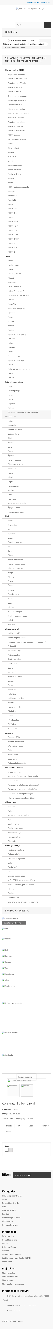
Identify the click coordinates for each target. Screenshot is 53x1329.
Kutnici (10, 343)
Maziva (10, 490)
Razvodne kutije (14, 651)
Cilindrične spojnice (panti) (18, 295)
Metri (9, 529)
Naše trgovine (8, 1236)
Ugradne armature (14, 105)
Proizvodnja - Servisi (14, 768)
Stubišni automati (14, 677)
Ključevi (10, 607)
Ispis (8, 1132)
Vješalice (11, 313)
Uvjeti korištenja (9, 1247)
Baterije (10, 703)
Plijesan (10, 889)
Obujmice (11, 711)
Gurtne (10, 373)
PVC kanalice (13, 720)
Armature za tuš (14, 92)
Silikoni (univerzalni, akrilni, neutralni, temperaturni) (21, 414)
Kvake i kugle (13, 265)
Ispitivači (11, 534)
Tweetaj (8, 1126)
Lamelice (11, 339)
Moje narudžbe (8, 1273)
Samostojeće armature (16, 100)
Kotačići (11, 326)
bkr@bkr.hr (18, 1311)
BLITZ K (11, 252)
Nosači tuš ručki (14, 170)
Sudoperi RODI (13, 737)
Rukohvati (11, 282)
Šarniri (10, 317)
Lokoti (10, 352)
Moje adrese (7, 1280)
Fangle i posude (14, 460)
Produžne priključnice (16, 638)
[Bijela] (6, 1149)
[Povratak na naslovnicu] (5, 40)
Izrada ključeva (13, 772)
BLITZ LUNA (12, 226)
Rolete (10, 365)
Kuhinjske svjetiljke (15, 698)
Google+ (31, 1126)
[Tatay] (26, 982)
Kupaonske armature (16, 74)
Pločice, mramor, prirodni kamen (20, 885)
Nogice (10, 330)
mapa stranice (8, 1262)
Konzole (11, 183)
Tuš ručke (11, 157)
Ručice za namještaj (16, 308)
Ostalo (10, 581)
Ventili (10, 161)
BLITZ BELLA (13, 239)
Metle (9, 599)
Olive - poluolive (14, 287)
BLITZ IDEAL (13, 222)
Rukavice (11, 469)
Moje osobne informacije (13, 1284)
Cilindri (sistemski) (15, 274)
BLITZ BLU (12, 213)
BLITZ (10, 217)
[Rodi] (26, 952)
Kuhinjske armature (15, 118)
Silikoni (10, 408)
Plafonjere (11, 690)
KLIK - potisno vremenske (18, 187)
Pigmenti (11, 404)
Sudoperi (11, 191)
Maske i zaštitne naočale (17, 616)
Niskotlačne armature (16, 109)
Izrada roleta (12, 781)
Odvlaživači (12, 867)
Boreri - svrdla (13, 594)
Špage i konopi (13, 508)
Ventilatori (11, 672)
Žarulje (10, 685)
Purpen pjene (13, 486)
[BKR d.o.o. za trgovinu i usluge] (33, 10)
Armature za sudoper (16, 122)
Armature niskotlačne (16, 131)
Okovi (7, 256)
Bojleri (10, 750)
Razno (10, 473)
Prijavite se (45, 2)
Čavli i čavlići (13, 824)
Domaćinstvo (13, 898)
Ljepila (10, 482)
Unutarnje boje (13, 391)
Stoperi (10, 278)
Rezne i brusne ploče (16, 564)
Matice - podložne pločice (18, 815)
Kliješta (10, 577)
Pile (9, 547)
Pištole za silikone (15, 464)
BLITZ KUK (12, 230)
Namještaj (11, 304)
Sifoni (10, 144)
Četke (10, 451)
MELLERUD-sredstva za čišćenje (21, 880)
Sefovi (10, 863)
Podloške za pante (15, 828)
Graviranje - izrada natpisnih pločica (22, 789)
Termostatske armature (17, 96)
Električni (11, 625)
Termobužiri (12, 729)
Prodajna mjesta (17, 910)
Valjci (9, 447)
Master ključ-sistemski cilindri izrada (22, 776)
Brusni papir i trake (15, 560)
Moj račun (8, 1268)
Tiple (9, 820)
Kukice (10, 811)
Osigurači (11, 646)
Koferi (10, 620)
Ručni (10, 521)
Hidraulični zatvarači (15, 291)
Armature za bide (14, 87)
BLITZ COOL (13, 235)
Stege (10, 573)
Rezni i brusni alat (15, 542)
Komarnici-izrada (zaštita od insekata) (23, 785)
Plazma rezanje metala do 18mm (21, 798)
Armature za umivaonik (17, 79)
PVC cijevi (12, 724)
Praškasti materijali (15, 512)
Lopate (10, 603)
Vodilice (10, 300)
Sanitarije (9, 733)
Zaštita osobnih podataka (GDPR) (16, 1258)
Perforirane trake (14, 837)
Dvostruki (11, 200)
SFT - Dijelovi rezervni (16, 139)
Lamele (10, 378)
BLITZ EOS (12, 248)
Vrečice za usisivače (16, 876)
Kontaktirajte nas (33, 2)
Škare (10, 555)
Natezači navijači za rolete (18, 369)
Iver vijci (11, 807)
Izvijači (10, 590)
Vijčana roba (10, 802)
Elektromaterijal (12, 629)
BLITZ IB (11, 243)
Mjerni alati (12, 525)
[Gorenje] (26, 964)
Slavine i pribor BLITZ (14, 70)
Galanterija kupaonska (16, 763)
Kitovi (10, 477)
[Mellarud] (26, 943)
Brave (10, 269)
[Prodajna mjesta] (26, 918)
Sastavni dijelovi (14, 174)
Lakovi (10, 399)
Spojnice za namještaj (16, 334)
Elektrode (11, 841)
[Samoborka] (26, 976)
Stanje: (5, 1114)
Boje (9, 386)
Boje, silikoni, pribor (14, 382)
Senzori (10, 681)
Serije (10, 204)
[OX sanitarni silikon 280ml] (13, 1090)
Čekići (10, 586)
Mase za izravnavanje (16, 503)
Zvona (10, 668)
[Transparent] (10, 1149)
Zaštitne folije (13, 434)
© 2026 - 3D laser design (12, 1321)
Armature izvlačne (15, 126)
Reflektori (11, 694)
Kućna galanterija (12, 846)
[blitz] (26, 933)
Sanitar (10, 893)
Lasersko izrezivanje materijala (20, 794)
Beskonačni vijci (14, 833)
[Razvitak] (26, 958)
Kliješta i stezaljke (15, 568)
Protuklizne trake (14, 430)
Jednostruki (12, 196)
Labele (10, 538)
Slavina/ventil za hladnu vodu (19, 113)
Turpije (10, 551)
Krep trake (11, 425)
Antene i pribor (13, 655)
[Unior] (26, 970)
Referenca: (6, 1110)
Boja (7, 1146)
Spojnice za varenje (15, 360)
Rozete (10, 178)
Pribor (10, 421)
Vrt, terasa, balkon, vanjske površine (22, 902)
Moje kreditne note (10, 1277)
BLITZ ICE (12, 209)
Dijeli (20, 1126)
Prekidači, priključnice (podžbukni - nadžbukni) (26, 642)
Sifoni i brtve (12, 755)
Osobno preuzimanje (11, 1254)
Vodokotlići (12, 759)
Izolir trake (12, 664)
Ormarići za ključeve (16, 859)
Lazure (10, 395)
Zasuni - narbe (13, 356)
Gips (9, 495)
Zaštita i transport (14, 612)
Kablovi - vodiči (13, 633)
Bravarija (11, 347)
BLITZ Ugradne (13, 135)
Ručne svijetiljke (14, 707)
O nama (5, 1251)
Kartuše (10, 152)
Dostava (5, 1243)
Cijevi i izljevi (13, 148)
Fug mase (11, 499)
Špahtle (10, 456)
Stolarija (11, 261)
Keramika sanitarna (15, 742)
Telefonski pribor (14, 659)
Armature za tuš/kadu (16, 83)
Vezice (10, 716)
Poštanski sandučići (15, 850)
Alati (9, 438)
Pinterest (45, 1126)
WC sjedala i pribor (15, 746)
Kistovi (10, 443)
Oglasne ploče (13, 854)
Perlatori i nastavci (15, 165)
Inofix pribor (12, 872)
